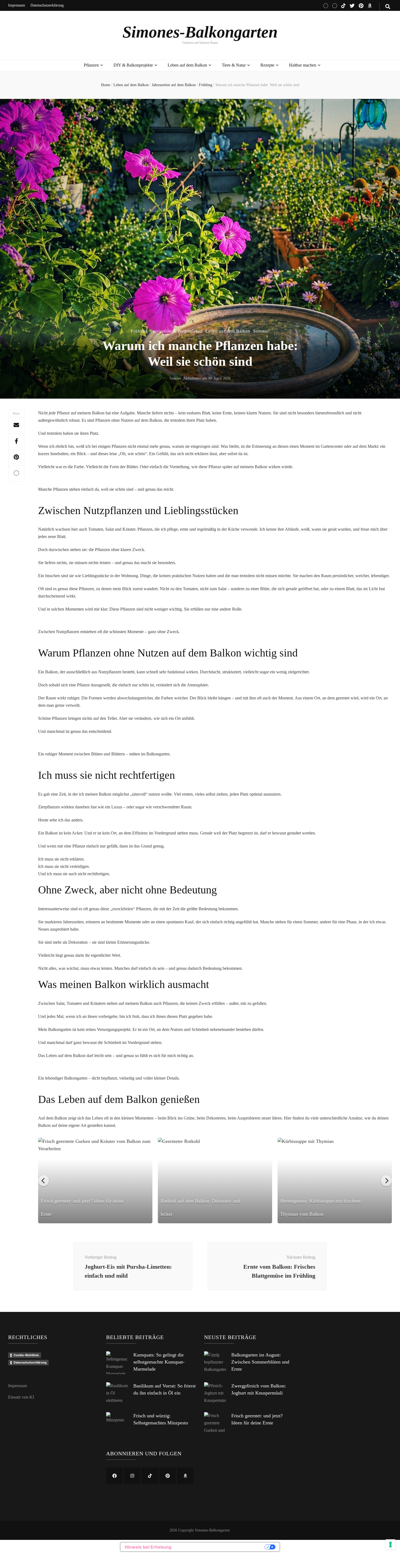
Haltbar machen (302, 65)
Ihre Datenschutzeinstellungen (220, 1547)
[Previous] (43, 1180)
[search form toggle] (387, 7)
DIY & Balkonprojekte (133, 65)
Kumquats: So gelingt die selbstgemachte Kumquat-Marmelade (158, 1362)
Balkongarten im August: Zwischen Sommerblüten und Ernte (260, 1362)
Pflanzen (91, 65)
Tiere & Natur (234, 65)
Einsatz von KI (21, 1397)
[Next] (386, 1180)
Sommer (261, 331)
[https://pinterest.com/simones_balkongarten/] (167, 1476)
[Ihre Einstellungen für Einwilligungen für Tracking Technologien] (390, 1544)
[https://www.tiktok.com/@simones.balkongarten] (149, 1476)
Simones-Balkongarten (200, 32)
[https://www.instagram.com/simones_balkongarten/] (132, 1476)
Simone (175, 378)
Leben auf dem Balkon (187, 65)
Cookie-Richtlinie (26, 1355)
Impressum (16, 5)
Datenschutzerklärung (47, 5)
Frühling (139, 331)
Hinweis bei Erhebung (148, 1547)
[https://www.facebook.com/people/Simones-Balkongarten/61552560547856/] (114, 1476)
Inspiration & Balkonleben (176, 331)
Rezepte (267, 65)
